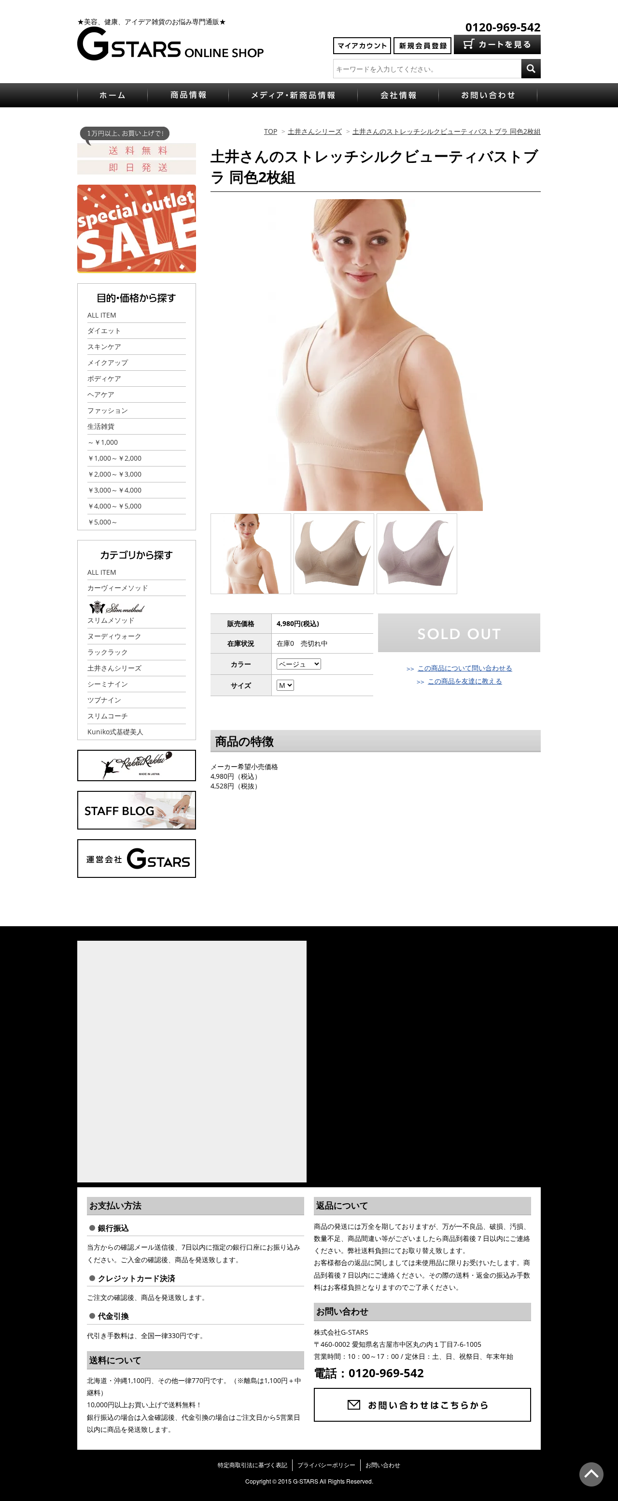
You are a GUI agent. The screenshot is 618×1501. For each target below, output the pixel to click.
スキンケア (104, 346)
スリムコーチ (107, 715)
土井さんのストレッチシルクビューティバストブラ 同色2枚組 (446, 131)
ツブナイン (104, 699)
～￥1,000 (102, 442)
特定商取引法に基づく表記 (252, 1465)
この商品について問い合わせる (465, 667)
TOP (270, 131)
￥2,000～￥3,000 (114, 474)
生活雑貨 (100, 426)
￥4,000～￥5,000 (114, 505)
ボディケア (104, 378)
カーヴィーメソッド (117, 587)
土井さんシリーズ (315, 131)
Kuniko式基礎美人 (115, 731)
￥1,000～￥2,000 (114, 458)
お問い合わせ (382, 1465)
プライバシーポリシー (326, 1465)
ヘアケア (100, 394)
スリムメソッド (111, 620)
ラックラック (107, 651)
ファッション (107, 410)
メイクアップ (107, 362)
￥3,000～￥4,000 (114, 490)
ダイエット (104, 330)
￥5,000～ (102, 521)
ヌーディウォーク (114, 636)
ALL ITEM (101, 315)
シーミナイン (107, 683)
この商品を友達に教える (465, 680)
